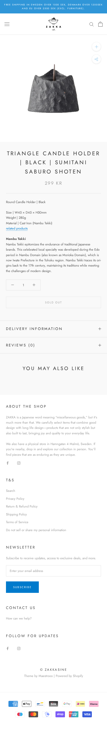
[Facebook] (7, 462)
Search (10, 490)
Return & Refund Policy (22, 506)
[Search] (91, 24)
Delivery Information (34, 329)
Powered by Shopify (69, 675)
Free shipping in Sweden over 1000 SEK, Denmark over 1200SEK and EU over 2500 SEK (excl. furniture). (53, 6)
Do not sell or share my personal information (36, 530)
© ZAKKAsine (53, 669)
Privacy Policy (15, 498)
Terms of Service (17, 522)
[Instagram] (18, 462)
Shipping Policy (16, 514)
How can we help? (19, 618)
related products (17, 228)
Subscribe (22, 587)
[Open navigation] (6, 24)
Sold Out (53, 302)
